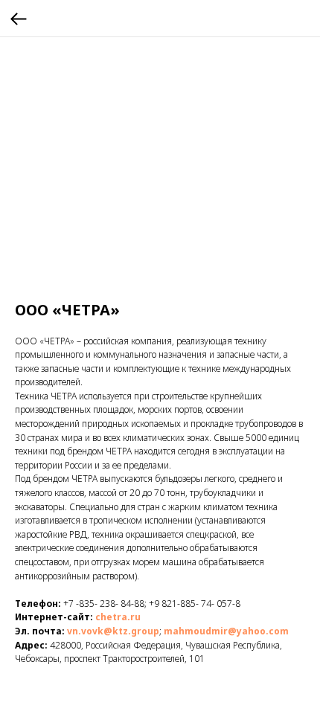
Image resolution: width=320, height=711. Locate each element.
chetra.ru (118, 617)
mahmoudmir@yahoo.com (226, 631)
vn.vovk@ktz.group (112, 631)
